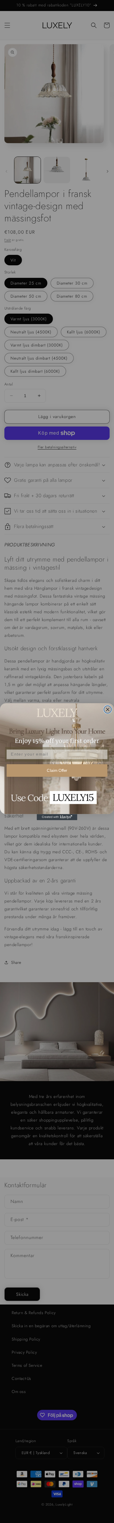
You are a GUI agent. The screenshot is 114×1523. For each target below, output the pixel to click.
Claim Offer (57, 770)
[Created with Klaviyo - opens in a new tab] (57, 817)
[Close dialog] (107, 709)
